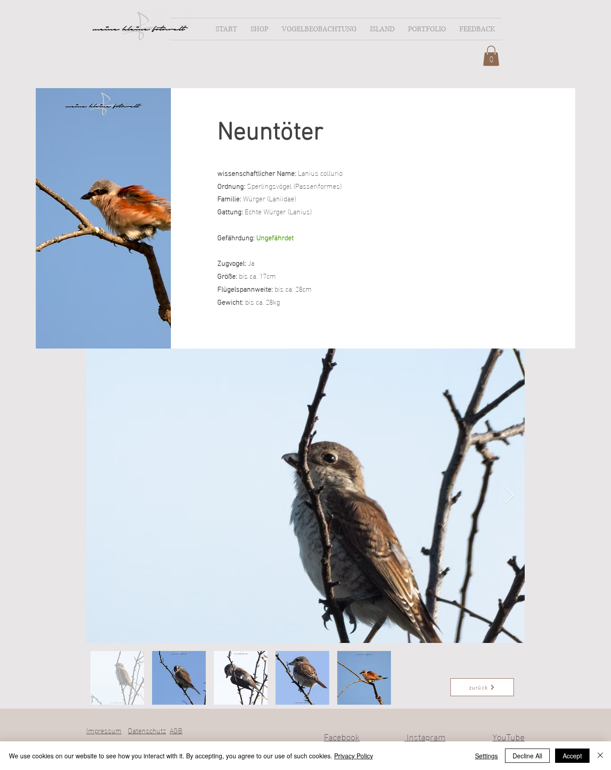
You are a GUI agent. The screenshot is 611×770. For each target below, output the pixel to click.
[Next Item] (509, 496)
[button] (259, 29)
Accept (572, 755)
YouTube (508, 736)
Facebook (342, 736)
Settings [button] (486, 755)
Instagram (425, 736)
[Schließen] (600, 756)
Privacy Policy (353, 755)
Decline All (527, 755)
